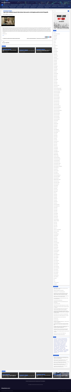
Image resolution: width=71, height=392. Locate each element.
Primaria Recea (55, 195)
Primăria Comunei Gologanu (57, 113)
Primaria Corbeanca (56, 120)
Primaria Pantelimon (56, 185)
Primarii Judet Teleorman (12, 6)
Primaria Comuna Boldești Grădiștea (58, 89)
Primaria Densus (55, 126)
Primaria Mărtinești (56, 148)
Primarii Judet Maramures (56, 254)
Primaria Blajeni (55, 67)
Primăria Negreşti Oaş (56, 167)
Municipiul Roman (56, 48)
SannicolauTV (67, 349)
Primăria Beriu (55, 64)
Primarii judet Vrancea (48, 6)
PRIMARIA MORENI (56, 154)
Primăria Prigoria (55, 191)
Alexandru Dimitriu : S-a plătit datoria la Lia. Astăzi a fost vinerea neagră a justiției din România (9, 376)
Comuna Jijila (55, 36)
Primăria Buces (55, 76)
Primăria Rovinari (55, 201)
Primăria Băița (55, 60)
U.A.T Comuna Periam (56, 282)
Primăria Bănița (55, 63)
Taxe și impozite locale (66, 350)
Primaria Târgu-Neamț (56, 219)
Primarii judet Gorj (56, 248)
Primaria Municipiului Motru (57, 160)
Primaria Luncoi (55, 145)
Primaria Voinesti (55, 238)
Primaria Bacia (55, 57)
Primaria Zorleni (55, 241)
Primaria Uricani (55, 232)
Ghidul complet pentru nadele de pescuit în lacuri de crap (60, 360)
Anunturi (55, 32)
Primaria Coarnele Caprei (56, 85)
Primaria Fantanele (56, 132)
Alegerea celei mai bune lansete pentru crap (58, 366)
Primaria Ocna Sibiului (56, 170)
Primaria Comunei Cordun (56, 101)
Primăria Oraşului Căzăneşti (57, 176)
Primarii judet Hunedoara (7, 374)
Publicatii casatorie (55, 349)
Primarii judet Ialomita (61, 6)
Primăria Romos (55, 198)
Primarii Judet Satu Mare (56, 263)
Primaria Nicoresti (56, 169)
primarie (7, 42)
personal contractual (58, 347)
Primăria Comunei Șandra (56, 116)
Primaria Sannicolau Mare (5, 49)
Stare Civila (55, 350)
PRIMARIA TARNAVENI (56, 220)
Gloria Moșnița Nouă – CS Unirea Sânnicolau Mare (9, 50)
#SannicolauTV (11, 14)
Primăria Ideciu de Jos (56, 141)
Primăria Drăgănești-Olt (56, 129)
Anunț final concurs (56, 318)
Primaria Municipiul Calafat (57, 157)
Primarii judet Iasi (54, 6)
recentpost (64, 349)
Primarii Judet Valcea (33, 6)
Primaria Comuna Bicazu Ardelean (57, 88)
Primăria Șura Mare (56, 216)
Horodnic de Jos (55, 45)
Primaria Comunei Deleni (56, 104)
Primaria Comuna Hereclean (57, 91)
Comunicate (55, 39)
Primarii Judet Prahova (56, 260)
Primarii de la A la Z (5, 2)
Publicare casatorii (61, 348)
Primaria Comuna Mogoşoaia (57, 92)
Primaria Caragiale (56, 79)
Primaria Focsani (55, 135)
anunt (58, 338)
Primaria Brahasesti (56, 73)
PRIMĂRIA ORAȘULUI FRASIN (57, 179)
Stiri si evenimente (61, 350)
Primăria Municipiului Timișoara (57, 163)
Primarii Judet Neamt (56, 257)
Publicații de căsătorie (60, 349)
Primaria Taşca (55, 222)
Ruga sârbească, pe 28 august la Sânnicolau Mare (59, 334)
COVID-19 (55, 42)
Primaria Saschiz (55, 207)
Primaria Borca (55, 70)
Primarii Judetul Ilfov (56, 276)
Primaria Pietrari (55, 188)
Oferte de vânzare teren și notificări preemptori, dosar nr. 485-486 (61, 315)
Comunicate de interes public (57, 303)
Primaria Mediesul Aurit (56, 151)
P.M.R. (54, 347)
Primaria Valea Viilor (56, 235)
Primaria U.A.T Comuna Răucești (57, 229)
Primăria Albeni (55, 54)
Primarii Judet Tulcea (26, 6)
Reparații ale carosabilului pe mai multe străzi (26, 50)
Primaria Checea (55, 82)
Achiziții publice (55, 338)
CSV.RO (30, 384)
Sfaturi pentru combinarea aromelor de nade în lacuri (59, 364)
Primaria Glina (55, 138)
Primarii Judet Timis (19, 6)
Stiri (54, 279)
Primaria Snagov (55, 210)
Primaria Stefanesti (56, 213)
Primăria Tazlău (55, 223)
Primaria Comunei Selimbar (57, 117)
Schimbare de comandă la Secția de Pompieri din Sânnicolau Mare (11, 38)
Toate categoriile (55, 351)
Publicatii (64, 348)
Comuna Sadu (55, 38)
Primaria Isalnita (55, 142)
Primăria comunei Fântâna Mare (57, 107)
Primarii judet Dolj (56, 244)
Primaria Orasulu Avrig (56, 173)
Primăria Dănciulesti (56, 123)
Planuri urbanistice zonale (62, 347)
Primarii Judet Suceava (5, 6)
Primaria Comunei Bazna (56, 95)
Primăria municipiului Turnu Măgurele (58, 166)
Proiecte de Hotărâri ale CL (56, 348)
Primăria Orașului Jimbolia (56, 182)
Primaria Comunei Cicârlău (57, 98)
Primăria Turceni (55, 226)
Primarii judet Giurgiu (56, 247)
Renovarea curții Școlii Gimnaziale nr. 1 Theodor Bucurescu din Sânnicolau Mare (37, 38)
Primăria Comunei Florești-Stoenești (58, 110)
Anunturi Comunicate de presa (64, 338)
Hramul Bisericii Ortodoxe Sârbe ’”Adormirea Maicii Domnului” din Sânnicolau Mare (43, 50)
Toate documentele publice (60, 351)
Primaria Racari (55, 194)
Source (3, 35)
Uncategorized (65, 351)
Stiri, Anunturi (58, 350)
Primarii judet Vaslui (40, 6)
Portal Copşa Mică (56, 51)
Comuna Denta (55, 35)
